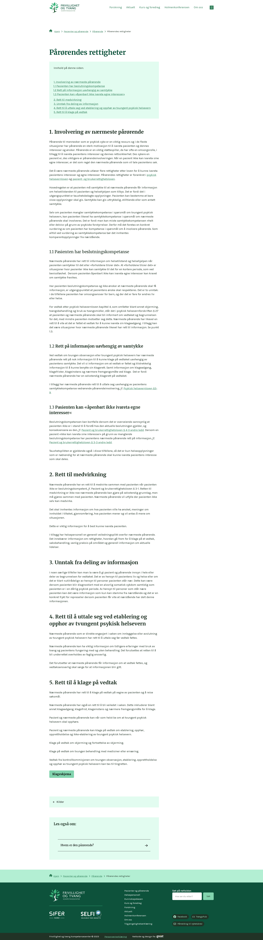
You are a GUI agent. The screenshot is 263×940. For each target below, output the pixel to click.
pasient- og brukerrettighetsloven (94, 179)
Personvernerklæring (116, 936)
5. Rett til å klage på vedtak (70, 112)
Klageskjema (61, 774)
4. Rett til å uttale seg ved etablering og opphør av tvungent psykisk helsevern (102, 108)
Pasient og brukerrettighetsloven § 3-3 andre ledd (80, 442)
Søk (208, 896)
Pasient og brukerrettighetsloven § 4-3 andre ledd (113, 430)
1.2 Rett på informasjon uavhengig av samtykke (82, 90)
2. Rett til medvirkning (68, 99)
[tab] (104, 801)
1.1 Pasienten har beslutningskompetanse (79, 86)
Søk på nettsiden (181, 890)
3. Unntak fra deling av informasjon (76, 103)
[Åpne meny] (212, 7)
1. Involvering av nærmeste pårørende (77, 82)
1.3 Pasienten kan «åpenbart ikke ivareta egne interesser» (89, 94)
